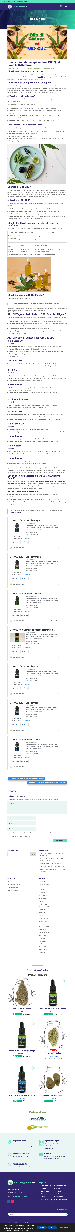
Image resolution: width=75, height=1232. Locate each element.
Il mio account (59, 1191)
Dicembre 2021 (43, 924)
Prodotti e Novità (35, 69)
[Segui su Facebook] (9, 1201)
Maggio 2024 (43, 895)
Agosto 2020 (43, 949)
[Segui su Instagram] (12, 1201)
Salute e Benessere (48, 69)
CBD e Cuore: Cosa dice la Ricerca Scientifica (52, 866)
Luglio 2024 (42, 890)
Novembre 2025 (44, 884)
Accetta (41, 1228)
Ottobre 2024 (43, 887)
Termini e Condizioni (61, 1199)
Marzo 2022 (42, 915)
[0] (59, 6)
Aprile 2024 (42, 898)
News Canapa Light (13, 887)
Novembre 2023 (44, 907)
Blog (9, 881)
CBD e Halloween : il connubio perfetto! (51, 863)
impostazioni (25, 1230)
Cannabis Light (45, 1191)
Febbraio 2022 (43, 918)
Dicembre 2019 (43, 952)
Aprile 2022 (42, 912)
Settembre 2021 (44, 932)
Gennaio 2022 (43, 921)
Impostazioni (64, 1228)
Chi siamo (43, 1188)
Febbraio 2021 (43, 944)
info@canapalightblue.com (20, 1196)
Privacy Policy (59, 1196)
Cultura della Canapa (23, 69)
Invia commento (60, 840)
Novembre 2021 (44, 927)
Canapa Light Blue (46, 1185)
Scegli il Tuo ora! (15, 513)
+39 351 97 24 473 (8, 1)
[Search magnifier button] (66, 1214)
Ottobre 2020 (43, 947)
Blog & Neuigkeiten (61, 1194)
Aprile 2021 (42, 938)
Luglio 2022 (42, 910)
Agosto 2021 (43, 935)
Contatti (43, 1196)
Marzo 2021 (42, 941)
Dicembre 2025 (43, 881)
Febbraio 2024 (43, 904)
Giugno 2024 (43, 892)
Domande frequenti (46, 1199)
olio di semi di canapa (15, 86)
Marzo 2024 (42, 901)
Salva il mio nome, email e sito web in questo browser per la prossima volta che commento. (38, 833)
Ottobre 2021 (43, 930)
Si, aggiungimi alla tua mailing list (19, 836)
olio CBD (40, 77)
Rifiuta (52, 1228)
